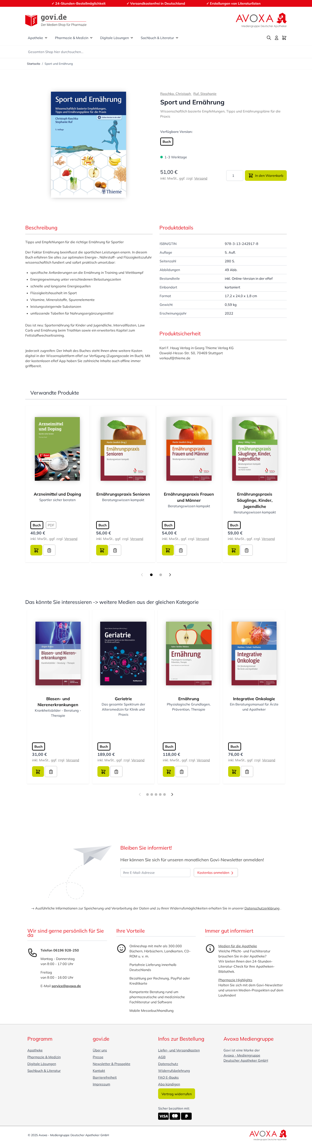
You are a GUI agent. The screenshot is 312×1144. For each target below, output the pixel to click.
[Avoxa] (261, 20)
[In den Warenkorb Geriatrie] (103, 771)
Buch (167, 141)
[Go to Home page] (55, 20)
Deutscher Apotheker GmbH (245, 1060)
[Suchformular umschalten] (268, 37)
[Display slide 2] (160, 574)
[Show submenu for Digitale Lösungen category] (132, 38)
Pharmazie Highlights (235, 980)
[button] (88, 145)
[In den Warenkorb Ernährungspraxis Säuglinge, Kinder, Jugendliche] (234, 550)
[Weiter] (172, 794)
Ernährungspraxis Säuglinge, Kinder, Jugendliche (255, 500)
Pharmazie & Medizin (71, 38)
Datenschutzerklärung (262, 908)
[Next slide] (170, 574)
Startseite (33, 64)
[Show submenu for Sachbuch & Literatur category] (177, 38)
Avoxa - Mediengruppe (241, 1055)
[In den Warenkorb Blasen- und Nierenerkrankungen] (38, 771)
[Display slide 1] (151, 574)
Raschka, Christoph (176, 93)
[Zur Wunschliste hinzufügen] (49, 550)
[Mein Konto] (276, 37)
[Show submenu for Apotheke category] (46, 38)
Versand (200, 178)
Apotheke (35, 38)
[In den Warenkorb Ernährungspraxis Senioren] (102, 550)
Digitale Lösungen (114, 38)
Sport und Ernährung (59, 64)
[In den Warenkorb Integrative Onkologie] (234, 771)
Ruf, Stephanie (204, 93)
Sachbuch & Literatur (157, 38)
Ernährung (188, 698)
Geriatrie (123, 698)
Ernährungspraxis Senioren (123, 494)
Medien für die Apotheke (237, 946)
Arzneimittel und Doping (57, 494)
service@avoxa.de (66, 986)
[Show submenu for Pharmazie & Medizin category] (91, 38)
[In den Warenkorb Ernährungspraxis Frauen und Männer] (168, 550)
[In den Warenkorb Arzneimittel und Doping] (36, 550)
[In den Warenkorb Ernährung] (169, 771)
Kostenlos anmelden (213, 872)
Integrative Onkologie (254, 698)
